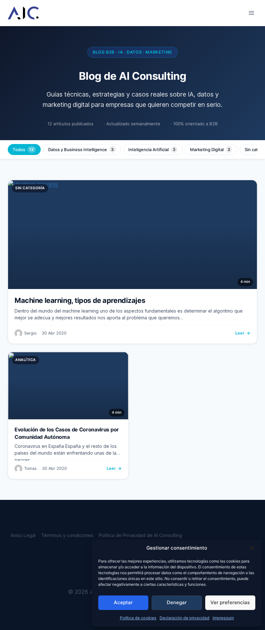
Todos (23, 149)
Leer (239, 333)
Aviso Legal (23, 535)
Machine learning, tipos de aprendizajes (80, 300)
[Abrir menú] (251, 13)
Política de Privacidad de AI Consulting (140, 535)
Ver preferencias (230, 602)
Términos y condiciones (67, 535)
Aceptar (123, 602)
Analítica (25, 359)
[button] (252, 548)
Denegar (177, 602)
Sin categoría (30, 188)
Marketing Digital (210, 149)
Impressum (223, 617)
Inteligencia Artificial (151, 149)
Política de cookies (138, 617)
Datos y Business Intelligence (81, 149)
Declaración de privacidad (184, 617)
